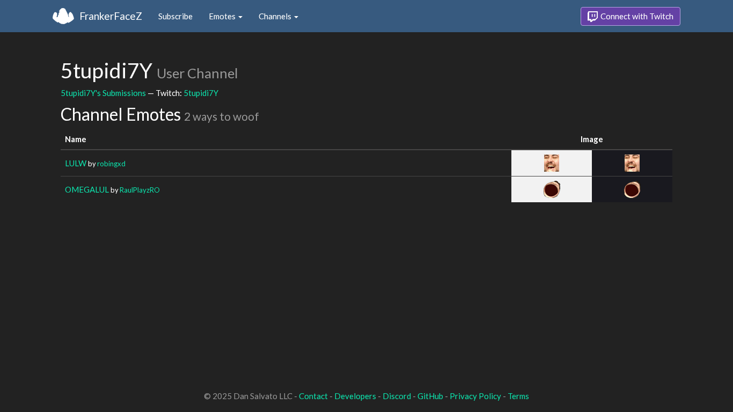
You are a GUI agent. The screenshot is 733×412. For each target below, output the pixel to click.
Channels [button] (276, 16)
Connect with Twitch (636, 16)
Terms (518, 396)
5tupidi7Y (201, 93)
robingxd (111, 163)
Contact (313, 396)
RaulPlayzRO (140, 190)
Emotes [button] (223, 16)
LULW (75, 163)
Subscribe (175, 16)
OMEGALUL (87, 189)
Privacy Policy (475, 396)
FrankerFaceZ (110, 16)
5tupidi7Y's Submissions (103, 93)
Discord (397, 396)
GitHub (430, 396)
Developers (355, 396)
